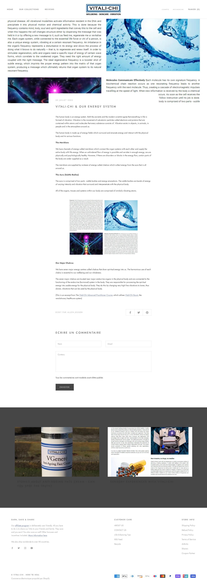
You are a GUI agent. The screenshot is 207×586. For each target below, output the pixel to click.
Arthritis (185, 544)
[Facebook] (12, 547)
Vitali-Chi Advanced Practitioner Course (95, 295)
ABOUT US (118, 525)
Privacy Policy (187, 534)
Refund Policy (187, 530)
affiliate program (22, 525)
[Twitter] (19, 547)
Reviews (49, 9)
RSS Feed (118, 539)
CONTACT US (120, 530)
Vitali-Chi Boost (131, 295)
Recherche (178, 9)
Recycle (117, 544)
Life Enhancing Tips (122, 534)
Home (10, 9)
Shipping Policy (188, 525)
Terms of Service (189, 539)
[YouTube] (32, 547)
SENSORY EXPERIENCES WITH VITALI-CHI (142, 482)
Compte (165, 9)
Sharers (185, 548)
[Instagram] (25, 547)
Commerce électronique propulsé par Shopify (30, 578)
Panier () (194, 9)
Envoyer (65, 387)
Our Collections (29, 9)
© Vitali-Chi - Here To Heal (25, 575)
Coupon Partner (188, 553)
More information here (37, 535)
